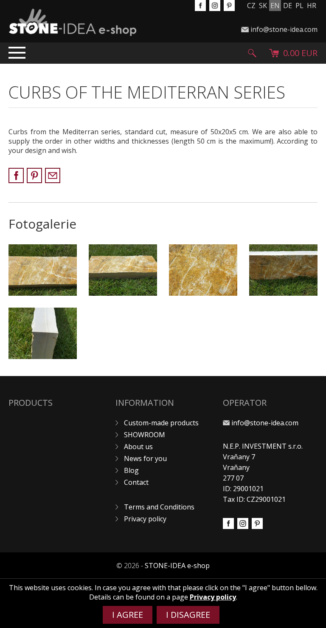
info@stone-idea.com (284, 29)
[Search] (252, 53)
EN (275, 5)
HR (311, 5)
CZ (251, 5)
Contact (136, 482)
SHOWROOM (144, 434)
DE (287, 5)
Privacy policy (145, 518)
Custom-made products (161, 422)
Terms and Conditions (159, 507)
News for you (145, 458)
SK (263, 5)
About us (138, 446)
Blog (131, 470)
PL (299, 5)
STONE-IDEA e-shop (177, 565)
